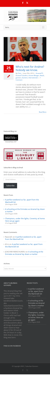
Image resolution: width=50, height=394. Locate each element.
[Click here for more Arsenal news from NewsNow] (11, 138)
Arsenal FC (39, 73)
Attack (42, 75)
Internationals (33, 78)
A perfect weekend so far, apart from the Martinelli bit (22, 200)
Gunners (25, 78)
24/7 (15, 141)
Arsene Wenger (34, 75)
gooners (18, 78)
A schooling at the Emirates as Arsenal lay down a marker (25, 210)
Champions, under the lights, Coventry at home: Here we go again (25, 219)
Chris (19, 73)
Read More (42, 112)
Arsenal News (9, 141)
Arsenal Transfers (22, 75)
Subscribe (10, 185)
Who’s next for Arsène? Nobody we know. (30, 68)
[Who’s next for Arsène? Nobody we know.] (25, 49)
